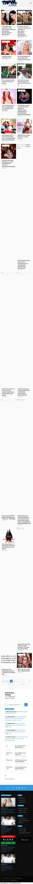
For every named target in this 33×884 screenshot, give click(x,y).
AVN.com (21, 822)
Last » (23, 684)
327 (16, 762)
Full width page (22, 830)
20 (9, 684)
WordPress (19, 878)
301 (16, 770)
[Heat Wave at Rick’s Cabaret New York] (8, 54)
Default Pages (22, 828)
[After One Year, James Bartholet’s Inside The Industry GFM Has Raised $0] (24, 78)
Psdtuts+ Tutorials (23, 808)
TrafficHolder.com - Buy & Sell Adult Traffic (10, 883)
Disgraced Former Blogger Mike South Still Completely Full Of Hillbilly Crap (15, 725)
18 (4, 90)
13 (4, 41)
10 (29, 681)
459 (16, 755)
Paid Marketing (22, 802)
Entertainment (22, 800)
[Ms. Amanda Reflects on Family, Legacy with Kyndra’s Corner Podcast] (24, 54)
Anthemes (14, 880)
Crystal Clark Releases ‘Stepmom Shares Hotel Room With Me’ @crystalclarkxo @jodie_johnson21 (16, 718)
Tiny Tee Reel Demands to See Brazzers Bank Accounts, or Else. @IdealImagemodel (16, 738)
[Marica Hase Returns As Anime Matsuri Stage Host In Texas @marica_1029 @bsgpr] (8, 542)
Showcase (7, 878)
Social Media (22, 798)
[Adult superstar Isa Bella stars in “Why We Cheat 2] (24, 667)
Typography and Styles (24, 832)
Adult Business (4, 808)
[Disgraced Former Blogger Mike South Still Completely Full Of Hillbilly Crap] (8, 667)
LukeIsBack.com (23, 818)
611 (16, 748)
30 (12, 684)
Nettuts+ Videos (22, 810)
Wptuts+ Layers (22, 812)
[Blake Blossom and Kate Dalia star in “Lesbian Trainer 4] (24, 133)
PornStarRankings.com (24, 820)
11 (20, 65)
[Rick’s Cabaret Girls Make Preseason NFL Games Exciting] (8, 78)
